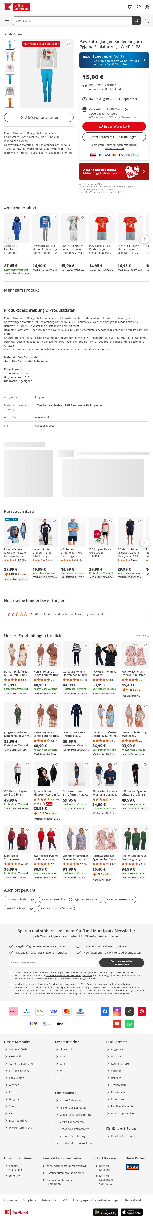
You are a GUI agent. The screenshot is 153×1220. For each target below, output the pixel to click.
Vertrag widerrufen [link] (72, 1122)
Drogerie (14, 1099)
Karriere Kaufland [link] (104, 1168)
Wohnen (14, 1085)
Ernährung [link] (117, 1099)
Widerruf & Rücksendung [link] (75, 1114)
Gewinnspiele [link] (119, 1092)
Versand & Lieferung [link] (72, 1136)
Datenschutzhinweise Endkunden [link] (59, 1182)
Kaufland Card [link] (120, 1063)
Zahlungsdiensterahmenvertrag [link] (66, 1166)
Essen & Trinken (19, 1120)
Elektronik (15, 1056)
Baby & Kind (16, 1078)
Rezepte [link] (116, 1078)
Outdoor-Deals (18, 1049)
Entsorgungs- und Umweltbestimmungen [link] (96, 1200)
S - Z (62, 1078)
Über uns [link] (15, 1175)
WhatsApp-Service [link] (122, 1113)
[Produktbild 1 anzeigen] (10, 45)
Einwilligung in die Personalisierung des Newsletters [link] (80, 987)
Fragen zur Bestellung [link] (73, 1107)
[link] (129, 7)
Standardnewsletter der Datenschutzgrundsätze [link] (69, 975)
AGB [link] (64, 1200)
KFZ (11, 1113)
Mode (12, 1092)
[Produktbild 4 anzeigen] (10, 79)
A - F (62, 1056)
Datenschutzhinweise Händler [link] (65, 1173)
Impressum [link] (10, 1200)
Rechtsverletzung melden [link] (76, 1143)
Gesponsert (9, 246)
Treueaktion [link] (118, 1085)
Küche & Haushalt (20, 1070)
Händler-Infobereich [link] (123, 1136)
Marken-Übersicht (20, 1127)
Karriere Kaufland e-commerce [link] (106, 1179)
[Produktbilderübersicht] (10, 73)
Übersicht (66, 1049)
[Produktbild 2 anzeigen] (10, 56)
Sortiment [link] (117, 1070)
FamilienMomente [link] (122, 1106)
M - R (63, 1070)
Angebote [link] (117, 1049)
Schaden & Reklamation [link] (75, 1129)
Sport (12, 1106)
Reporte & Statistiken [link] (15, 1168)
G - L (62, 1063)
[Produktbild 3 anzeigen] (10, 68)
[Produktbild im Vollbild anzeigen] (47, 73)
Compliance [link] (29, 1200)
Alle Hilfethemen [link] (70, 1100)
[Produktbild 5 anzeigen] (10, 91)
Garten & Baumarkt (21, 1063)
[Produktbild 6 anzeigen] (10, 103)
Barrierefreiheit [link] (133, 1200)
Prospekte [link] (117, 1056)
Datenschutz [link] (49, 1200)
